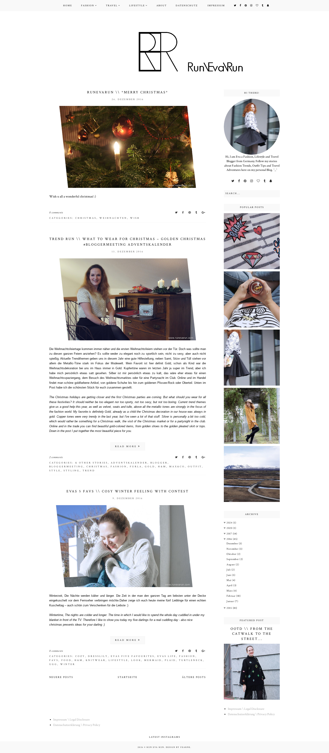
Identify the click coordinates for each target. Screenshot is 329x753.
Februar (231, 596)
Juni (229, 575)
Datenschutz (187, 5)
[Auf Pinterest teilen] (190, 212)
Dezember (232, 543)
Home (67, 5)
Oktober (231, 554)
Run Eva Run (155, 747)
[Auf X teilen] (176, 212)
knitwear (96, 660)
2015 (229, 608)
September (232, 559)
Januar (230, 601)
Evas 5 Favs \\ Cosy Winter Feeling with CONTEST (127, 491)
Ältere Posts (194, 677)
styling (72, 470)
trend (89, 470)
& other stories (91, 462)
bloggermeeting (66, 466)
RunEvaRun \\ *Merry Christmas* (127, 92)
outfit (195, 466)
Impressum (216, 5)
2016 (229, 539)
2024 (229, 522)
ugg (53, 664)
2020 (229, 528)
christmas (85, 218)
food (66, 660)
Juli (228, 569)
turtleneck (191, 660)
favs (53, 660)
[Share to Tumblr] (196, 212)
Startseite (127, 677)
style (55, 470)
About (161, 5)
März (229, 590)
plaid (170, 660)
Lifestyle (137, 5)
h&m (162, 466)
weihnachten (113, 218)
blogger (159, 462)
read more (126, 446)
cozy (80, 656)
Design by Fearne (178, 747)
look (136, 660)
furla (136, 466)
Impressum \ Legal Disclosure (246, 709)
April (229, 585)
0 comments (56, 213)
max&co (177, 466)
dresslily (98, 656)
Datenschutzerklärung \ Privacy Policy (251, 714)
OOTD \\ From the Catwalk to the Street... (252, 633)
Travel (112, 5)
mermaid (153, 660)
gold (150, 466)
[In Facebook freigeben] (183, 212)
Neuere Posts (61, 677)
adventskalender (129, 462)
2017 (229, 533)
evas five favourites (132, 656)
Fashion (87, 5)
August (231, 564)
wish (135, 218)
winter (67, 664)
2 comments (56, 457)
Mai (229, 580)
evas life (166, 656)
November (232, 549)
